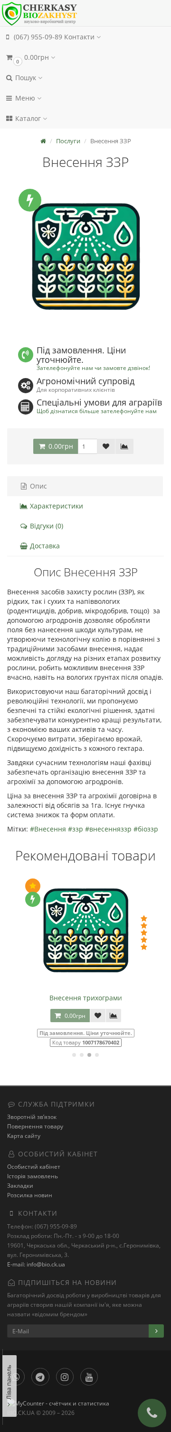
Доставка (44, 545)
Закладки (20, 1186)
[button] (85, 57)
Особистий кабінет (33, 1167)
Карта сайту (23, 1136)
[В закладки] (106, 446)
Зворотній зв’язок (32, 1117)
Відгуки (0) (45, 525)
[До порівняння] (124, 446)
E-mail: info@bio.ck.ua (36, 1264)
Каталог (28, 118)
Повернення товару (35, 1126)
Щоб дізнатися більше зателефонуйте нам (97, 411)
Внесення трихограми (85, 997)
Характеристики (55, 505)
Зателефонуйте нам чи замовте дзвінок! (93, 367)
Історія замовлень (32, 1176)
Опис (37, 485)
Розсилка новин (29, 1195)
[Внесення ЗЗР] (85, 258)
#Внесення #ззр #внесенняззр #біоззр (94, 828)
